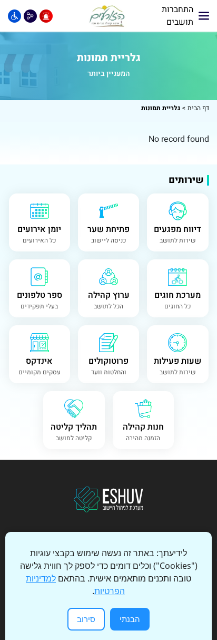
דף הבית (198, 108)
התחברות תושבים (177, 15)
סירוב (86, 619)
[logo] (107, 15)
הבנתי (130, 619)
